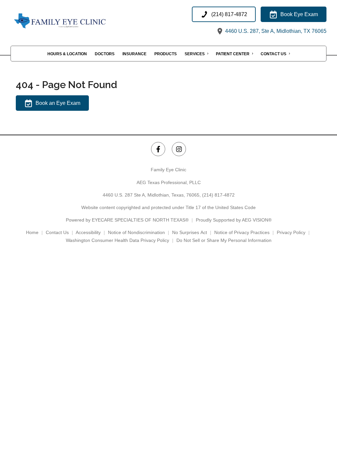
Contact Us (273, 54)
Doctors (105, 54)
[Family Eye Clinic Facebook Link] (158, 149)
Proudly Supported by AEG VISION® (234, 220)
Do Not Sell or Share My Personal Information (224, 240)
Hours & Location (67, 54)
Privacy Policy (291, 232)
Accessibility (88, 232)
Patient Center (232, 54)
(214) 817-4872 (218, 195)
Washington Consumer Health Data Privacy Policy (117, 240)
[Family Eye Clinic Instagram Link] (179, 149)
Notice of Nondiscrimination (136, 232)
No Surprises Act (189, 232)
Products (165, 54)
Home (32, 232)
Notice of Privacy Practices (242, 232)
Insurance (134, 54)
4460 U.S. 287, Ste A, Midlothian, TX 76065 (275, 31)
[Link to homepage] (76, 21)
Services (195, 54)
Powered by (127, 220)
